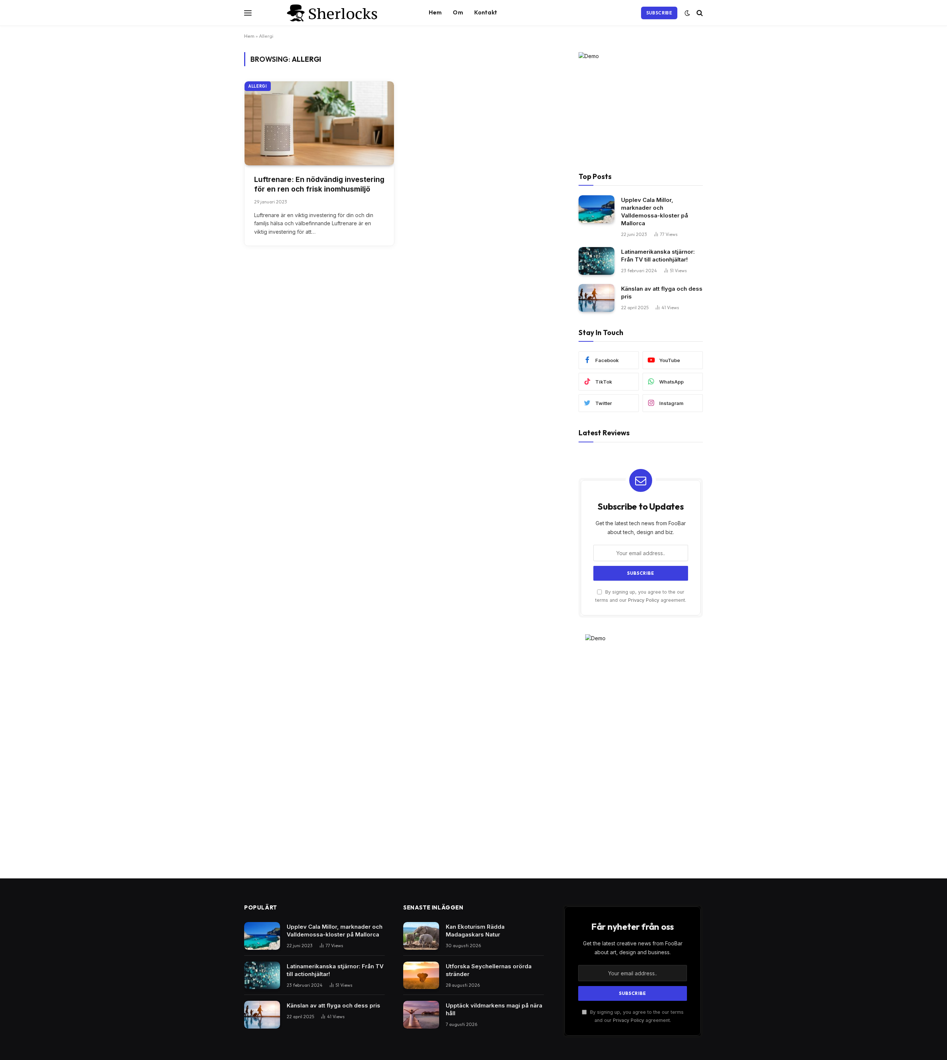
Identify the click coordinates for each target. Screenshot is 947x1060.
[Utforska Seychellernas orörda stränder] (421, 975)
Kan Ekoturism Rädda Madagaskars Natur (475, 930)
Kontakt (485, 12)
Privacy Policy (643, 600)
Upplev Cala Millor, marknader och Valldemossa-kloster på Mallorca (654, 211)
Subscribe (659, 13)
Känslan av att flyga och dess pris (661, 292)
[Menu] (248, 12)
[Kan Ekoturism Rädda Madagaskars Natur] (421, 936)
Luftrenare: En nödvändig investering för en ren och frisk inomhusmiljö (319, 184)
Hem (435, 12)
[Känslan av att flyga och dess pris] (596, 298)
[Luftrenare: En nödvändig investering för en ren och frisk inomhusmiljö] (319, 123)
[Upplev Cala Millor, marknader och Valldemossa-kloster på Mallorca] (596, 209)
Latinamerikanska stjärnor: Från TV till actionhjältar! (658, 255)
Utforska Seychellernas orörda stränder (489, 970)
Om (458, 12)
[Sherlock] (333, 13)
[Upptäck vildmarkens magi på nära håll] (421, 1015)
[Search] (699, 12)
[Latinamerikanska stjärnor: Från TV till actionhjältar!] (596, 261)
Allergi (257, 86)
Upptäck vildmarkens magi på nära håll (494, 1009)
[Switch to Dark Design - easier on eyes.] (687, 13)
